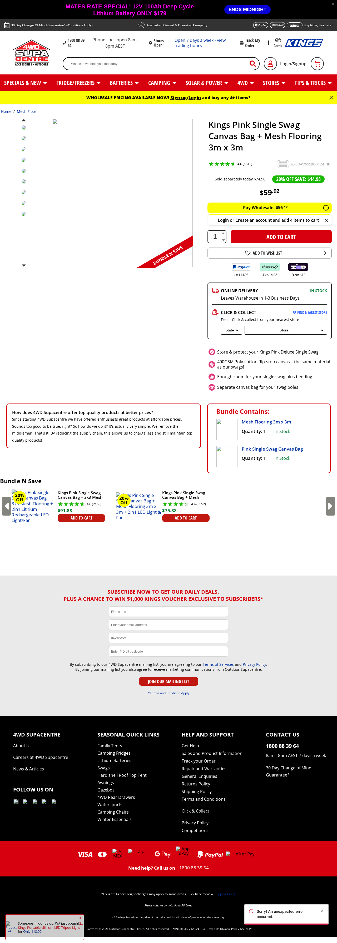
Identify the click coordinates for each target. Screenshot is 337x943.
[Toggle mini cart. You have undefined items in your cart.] (317, 63)
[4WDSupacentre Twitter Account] (44, 802)
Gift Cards (278, 43)
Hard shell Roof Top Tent (122, 775)
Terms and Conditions (204, 799)
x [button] (80, 918)
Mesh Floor (26, 111)
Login (195, 97)
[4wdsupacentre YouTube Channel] (15, 802)
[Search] (255, 63)
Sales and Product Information (212, 753)
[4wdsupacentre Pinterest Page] (53, 802)
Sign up (178, 97)
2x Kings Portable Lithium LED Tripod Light (50, 925)
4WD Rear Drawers (116, 797)
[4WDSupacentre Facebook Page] (25, 802)
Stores (271, 83)
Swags (103, 768)
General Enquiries (199, 776)
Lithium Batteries (114, 760)
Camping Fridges (114, 753)
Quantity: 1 (254, 431)
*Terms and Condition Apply (168, 693)
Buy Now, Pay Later (318, 25)
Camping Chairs (113, 812)
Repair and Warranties (204, 768)
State (229, 330)
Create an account (253, 220)
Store (284, 330)
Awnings (105, 782)
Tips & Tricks (311, 83)
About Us (22, 746)
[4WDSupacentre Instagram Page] (34, 802)
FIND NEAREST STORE (312, 312)
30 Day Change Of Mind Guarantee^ (51, 25)
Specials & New (23, 83)
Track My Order (252, 43)
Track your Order (199, 761)
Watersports (109, 805)
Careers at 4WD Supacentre (40, 757)
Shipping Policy (197, 791)
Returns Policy (196, 784)
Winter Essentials (114, 819)
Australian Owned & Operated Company (177, 25)
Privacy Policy (254, 664)
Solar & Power (204, 83)
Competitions (195, 830)
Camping (159, 83)
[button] (333, 4)
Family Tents (109, 746)
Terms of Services (218, 664)
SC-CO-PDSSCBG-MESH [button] (307, 164)
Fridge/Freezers (76, 83)
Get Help (190, 746)
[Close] (326, 221)
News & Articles (28, 769)
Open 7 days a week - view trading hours (200, 42)
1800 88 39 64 (76, 42)
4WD (243, 83)
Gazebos (106, 790)
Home (6, 111)
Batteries (122, 83)
